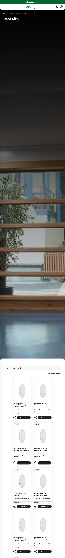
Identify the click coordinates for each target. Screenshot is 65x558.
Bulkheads (16, 13)
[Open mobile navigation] (5, 7)
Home (5, 13)
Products (10, 13)
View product (23, 417)
